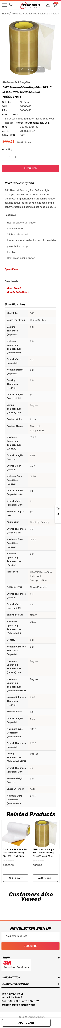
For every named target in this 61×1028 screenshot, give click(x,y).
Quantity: (7, 149)
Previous (22, 70)
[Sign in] (48, 5)
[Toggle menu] (4, 5)
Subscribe (30, 946)
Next (39, 70)
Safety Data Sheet (17, 292)
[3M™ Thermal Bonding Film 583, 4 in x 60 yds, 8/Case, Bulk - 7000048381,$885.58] (45, 834)
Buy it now (30, 168)
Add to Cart (26, 1022)
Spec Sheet (11, 269)
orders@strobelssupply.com (34, 122)
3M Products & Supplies (16, 82)
